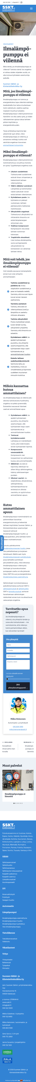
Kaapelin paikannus (9, 873)
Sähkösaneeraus (8, 868)
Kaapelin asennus (9, 876)
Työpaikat (6, 965)
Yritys (5, 954)
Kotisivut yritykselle (11, 1080)
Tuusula (17, 850)
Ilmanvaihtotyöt (8, 894)
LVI (3, 888)
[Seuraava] (30, 785)
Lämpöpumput (9, 912)
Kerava (29, 839)
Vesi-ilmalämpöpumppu (11, 926)
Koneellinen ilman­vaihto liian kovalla (8, 747)
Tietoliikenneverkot (9, 938)
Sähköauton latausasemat (12, 871)
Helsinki (17, 836)
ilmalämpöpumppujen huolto (14, 548)
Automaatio (8, 906)
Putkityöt (6, 897)
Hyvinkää (23, 836)
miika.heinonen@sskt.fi (18, 729)
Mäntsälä (13, 844)
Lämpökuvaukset (9, 879)
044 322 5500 (7, 1008)
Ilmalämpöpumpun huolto (12, 921)
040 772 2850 (7, 1036)
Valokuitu (6, 941)
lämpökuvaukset (15, 591)
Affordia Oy (26, 1080)
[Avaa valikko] (31, 8)
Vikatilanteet (8, 44)
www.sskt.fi (6, 1002)
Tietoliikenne (8, 933)
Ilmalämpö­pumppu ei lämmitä (29, 747)
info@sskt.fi (6, 1005)
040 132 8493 (7, 1016)
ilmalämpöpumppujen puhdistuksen (17, 557)
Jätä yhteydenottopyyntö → (18, 686)
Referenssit (6, 962)
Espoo (4, 836)
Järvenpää (6, 839)
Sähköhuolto (7, 865)
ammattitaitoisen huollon (20, 354)
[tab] (15, 803)
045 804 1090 (18, 726)
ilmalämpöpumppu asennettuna (15, 577)
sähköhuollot (23, 588)
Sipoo (4, 850)
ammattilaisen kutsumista (13, 145)
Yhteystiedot (7, 959)
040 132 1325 (7, 1045)
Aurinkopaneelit (8, 882)
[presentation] (18, 780)
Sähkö (5, 856)
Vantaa (23, 850)
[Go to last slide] (5, 785)
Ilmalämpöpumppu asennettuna (14, 918)
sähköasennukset (9, 588)
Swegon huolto (8, 900)
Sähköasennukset (9, 862)
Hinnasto (5, 968)
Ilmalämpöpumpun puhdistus (13, 923)
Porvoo (13, 847)
